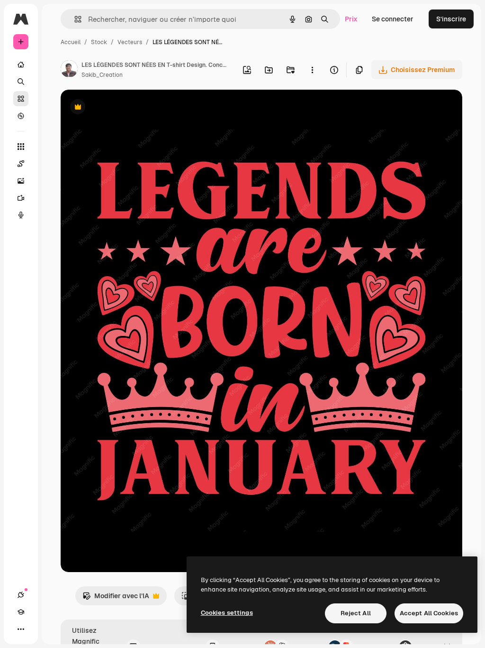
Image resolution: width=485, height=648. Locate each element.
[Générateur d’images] (20, 180)
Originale (123, 107)
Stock (99, 42)
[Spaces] (20, 163)
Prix (351, 19)
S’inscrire (451, 19)
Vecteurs (129, 42)
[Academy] (20, 612)
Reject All (356, 613)
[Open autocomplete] (74, 19)
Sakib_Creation (102, 75)
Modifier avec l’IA (115, 598)
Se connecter (392, 19)
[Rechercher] (20, 81)
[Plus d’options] (312, 69)
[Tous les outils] (20, 146)
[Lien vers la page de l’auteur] (69, 70)
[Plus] (20, 629)
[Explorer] (20, 115)
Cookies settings (227, 613)
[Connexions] (20, 594)
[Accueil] (20, 64)
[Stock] (20, 98)
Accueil (71, 42)
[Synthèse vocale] (20, 214)
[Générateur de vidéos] (20, 197)
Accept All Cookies (429, 613)
